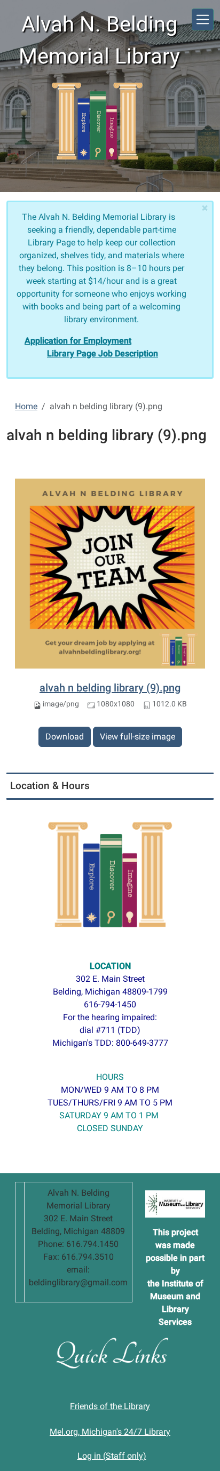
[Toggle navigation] (203, 19)
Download (64, 736)
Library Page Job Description (102, 353)
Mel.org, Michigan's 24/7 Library (110, 1432)
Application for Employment (78, 341)
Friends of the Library (110, 1406)
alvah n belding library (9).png (110, 687)
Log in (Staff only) (111, 1456)
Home (26, 406)
